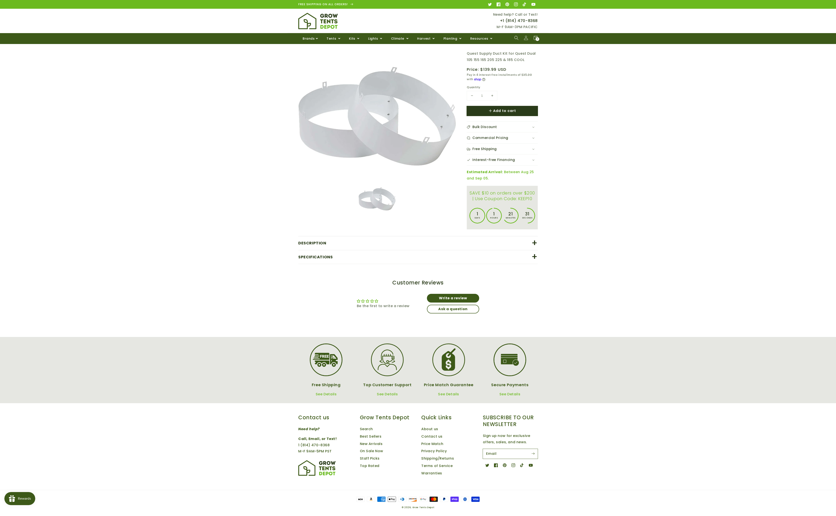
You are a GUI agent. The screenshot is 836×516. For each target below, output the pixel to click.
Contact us (432, 436)
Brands (309, 38)
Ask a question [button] (452, 308)
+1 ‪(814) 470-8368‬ (519, 20)
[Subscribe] (533, 453)
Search (366, 428)
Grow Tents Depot (423, 507)
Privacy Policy (434, 450)
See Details (326, 394)
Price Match (432, 443)
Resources (479, 38)
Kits (352, 38)
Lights (373, 38)
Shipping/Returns (437, 458)
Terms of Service (437, 465)
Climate (398, 38)
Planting (450, 38)
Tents (332, 38)
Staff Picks (370, 458)
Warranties (431, 473)
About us (429, 428)
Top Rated (369, 465)
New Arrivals (371, 443)
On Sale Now (371, 450)
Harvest (424, 38)
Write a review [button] (453, 298)
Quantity (473, 87)
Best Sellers (371, 436)
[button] (516, 38)
